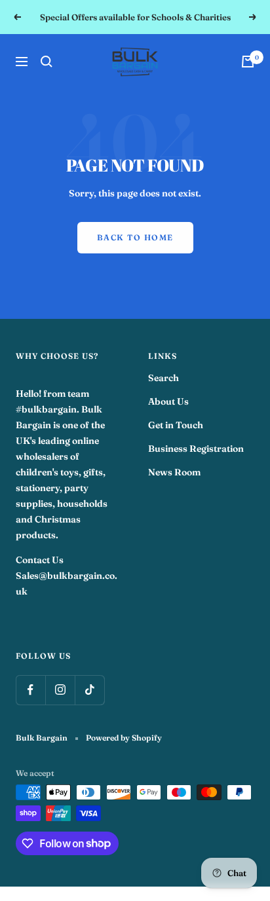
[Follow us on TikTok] (89, 690)
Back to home (135, 237)
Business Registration (196, 448)
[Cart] (247, 61)
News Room (174, 472)
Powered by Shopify (124, 738)
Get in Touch (175, 425)
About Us (168, 401)
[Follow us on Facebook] (30, 690)
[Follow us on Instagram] (60, 690)
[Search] (46, 61)
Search (163, 378)
